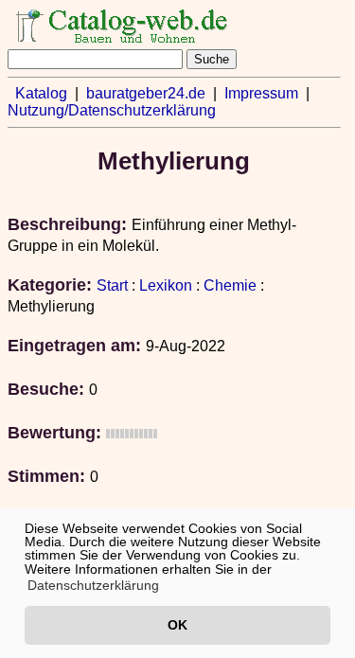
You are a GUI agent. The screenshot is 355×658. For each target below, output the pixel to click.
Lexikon (165, 285)
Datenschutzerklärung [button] (93, 585)
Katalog (41, 93)
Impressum (261, 93)
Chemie (230, 285)
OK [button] (177, 624)
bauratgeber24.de (145, 93)
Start (112, 285)
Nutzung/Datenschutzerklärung (112, 110)
